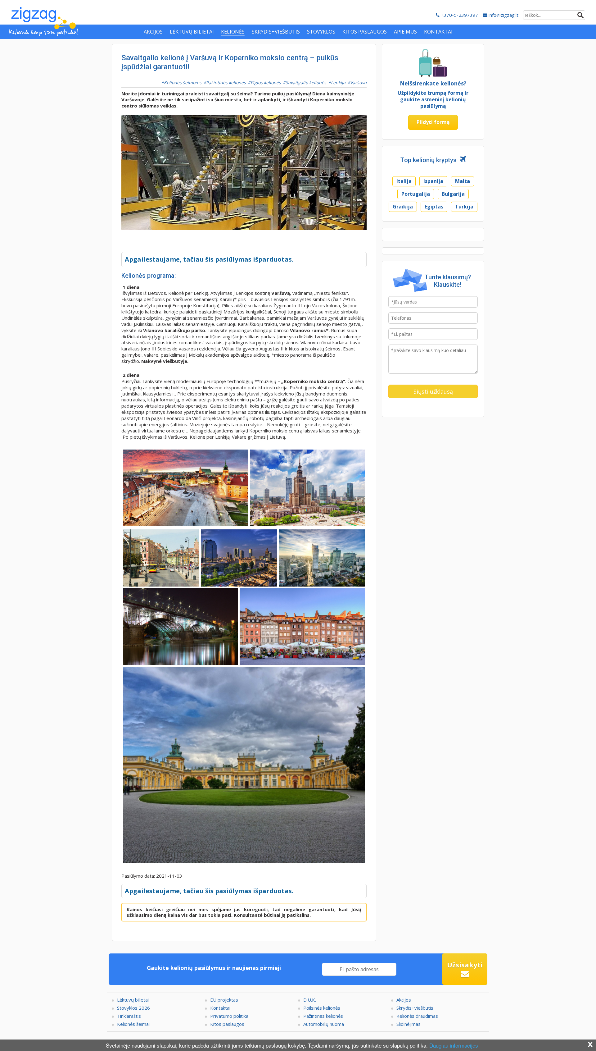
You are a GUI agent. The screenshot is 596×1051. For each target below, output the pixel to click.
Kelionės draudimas (417, 1016)
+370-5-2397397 (459, 15)
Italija (404, 181)
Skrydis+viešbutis (414, 1008)
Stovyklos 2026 (133, 1008)
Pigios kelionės (266, 82)
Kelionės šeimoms (182, 82)
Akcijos (403, 1000)
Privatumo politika (229, 1016)
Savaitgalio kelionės (306, 82)
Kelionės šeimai (133, 1024)
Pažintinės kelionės (226, 82)
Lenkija (338, 82)
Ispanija (433, 181)
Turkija (464, 206)
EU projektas (224, 1000)
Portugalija (415, 193)
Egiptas (434, 206)
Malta (462, 181)
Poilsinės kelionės (321, 1008)
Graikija (403, 206)
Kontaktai (220, 1008)
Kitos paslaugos (227, 1024)
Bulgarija (453, 193)
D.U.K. (309, 1000)
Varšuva (358, 82)
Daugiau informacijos (453, 1045)
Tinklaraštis (129, 1016)
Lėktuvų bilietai (133, 1000)
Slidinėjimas (408, 1024)
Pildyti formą (433, 122)
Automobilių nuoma (323, 1024)
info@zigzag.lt (502, 15)
